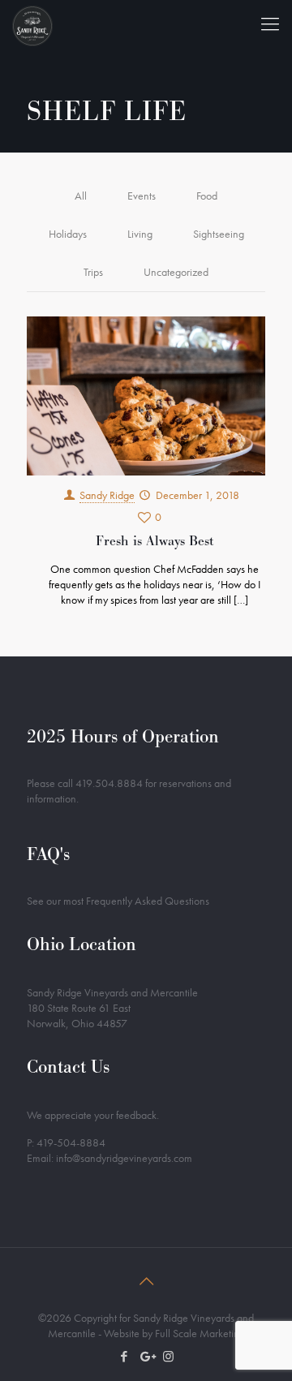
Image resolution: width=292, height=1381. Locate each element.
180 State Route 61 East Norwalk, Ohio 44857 (79, 1015)
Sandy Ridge (107, 495)
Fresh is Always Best (154, 540)
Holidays (68, 233)
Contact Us (68, 1066)
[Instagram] (168, 1357)
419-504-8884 (70, 1142)
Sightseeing (218, 233)
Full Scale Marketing (200, 1333)
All (81, 195)
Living (139, 233)
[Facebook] (124, 1357)
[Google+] (146, 1357)
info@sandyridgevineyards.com (124, 1158)
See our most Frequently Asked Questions (118, 900)
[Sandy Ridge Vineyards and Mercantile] (32, 24)
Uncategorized (176, 272)
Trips (93, 272)
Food (206, 195)
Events (141, 195)
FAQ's (48, 854)
